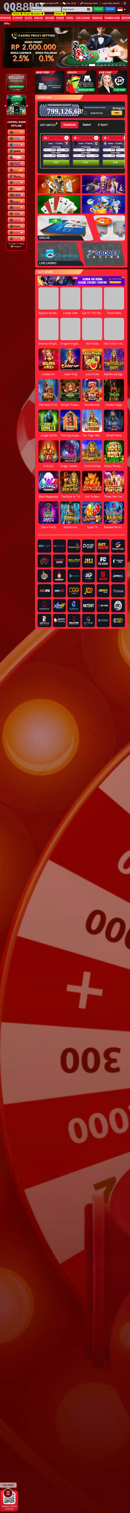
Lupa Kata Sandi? (111, 3)
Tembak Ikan (112, 18)
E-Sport (18, 18)
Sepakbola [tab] (69, 124)
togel (70, 18)
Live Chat (71, 3)
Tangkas (97, 18)
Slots (28, 18)
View (114, 108)
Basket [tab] (87, 124)
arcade (49, 18)
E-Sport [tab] (103, 124)
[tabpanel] (83, 150)
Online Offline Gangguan (17, 245)
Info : (7, 23)
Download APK (50, 3)
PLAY (56, 162)
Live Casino (83, 18)
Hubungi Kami (90, 3)
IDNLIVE (38, 18)
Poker (60, 18)
